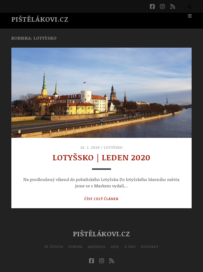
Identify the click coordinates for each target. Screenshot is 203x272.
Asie (115, 246)
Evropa (75, 246)
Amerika (96, 246)
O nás (130, 246)
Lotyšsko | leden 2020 (101, 157)
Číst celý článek (101, 198)
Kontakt (150, 246)
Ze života (53, 246)
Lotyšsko (113, 147)
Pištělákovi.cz (40, 19)
